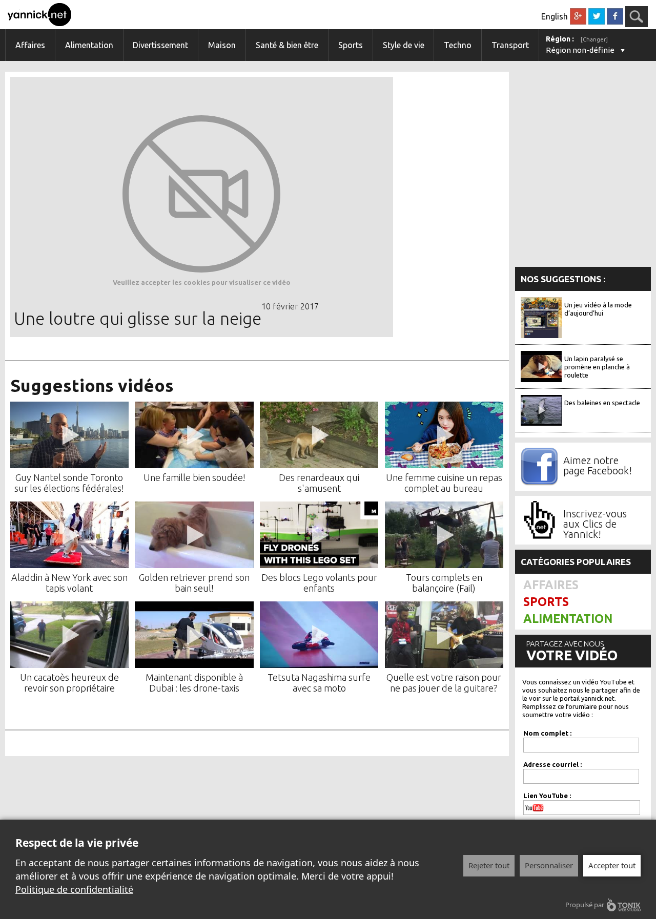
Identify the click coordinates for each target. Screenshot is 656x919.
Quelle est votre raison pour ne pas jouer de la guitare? (443, 682)
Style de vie (403, 45)
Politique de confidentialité (74, 889)
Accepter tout (612, 865)
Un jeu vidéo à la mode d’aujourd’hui (598, 309)
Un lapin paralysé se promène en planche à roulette (597, 367)
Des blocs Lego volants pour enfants (319, 582)
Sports (350, 45)
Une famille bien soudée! (194, 477)
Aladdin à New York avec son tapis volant (69, 582)
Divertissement (160, 45)
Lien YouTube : (547, 795)
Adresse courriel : (552, 764)
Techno (457, 45)
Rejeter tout (488, 865)
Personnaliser (549, 865)
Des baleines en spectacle (602, 402)
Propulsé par (584, 904)
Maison (222, 45)
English (554, 16)
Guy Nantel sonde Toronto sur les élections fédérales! (69, 482)
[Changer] (594, 39)
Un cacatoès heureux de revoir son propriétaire (69, 682)
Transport (510, 45)
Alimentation (89, 45)
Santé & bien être (287, 45)
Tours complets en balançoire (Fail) (444, 582)
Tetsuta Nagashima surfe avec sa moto (319, 682)
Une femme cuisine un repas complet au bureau (444, 482)
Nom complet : (547, 733)
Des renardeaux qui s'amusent (319, 482)
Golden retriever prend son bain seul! (194, 582)
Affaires (30, 45)
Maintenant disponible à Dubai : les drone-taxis (194, 682)
